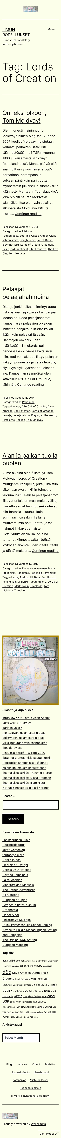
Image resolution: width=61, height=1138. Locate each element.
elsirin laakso (40, 984)
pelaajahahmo (21, 415)
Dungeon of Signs (14, 900)
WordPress (38, 1124)
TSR (26, 1011)
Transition (20, 590)
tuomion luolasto (36, 1012)
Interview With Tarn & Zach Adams (26, 718)
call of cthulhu (26, 966)
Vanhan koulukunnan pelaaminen (17, 1017)
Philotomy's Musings (16, 919)
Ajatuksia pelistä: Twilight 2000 (23, 752)
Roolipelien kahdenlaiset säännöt (25, 762)
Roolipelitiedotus (13, 844)
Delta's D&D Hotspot (16, 869)
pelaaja (6, 415)
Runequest (39, 1001)
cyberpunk (47, 966)
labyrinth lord (10, 244)
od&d (51, 996)
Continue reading (28, 214)
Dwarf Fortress (21, 979)
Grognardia (10, 910)
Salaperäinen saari (11, 1007)
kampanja (7, 996)
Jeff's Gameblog (13, 850)
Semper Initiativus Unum (19, 905)
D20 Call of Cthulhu (34, 406)
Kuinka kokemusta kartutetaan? (24, 768)
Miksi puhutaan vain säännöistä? (24, 743)
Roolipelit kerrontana (43, 572)
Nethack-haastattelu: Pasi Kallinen (25, 787)
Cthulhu (38, 965)
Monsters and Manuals (18, 885)
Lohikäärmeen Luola (16, 840)
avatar (16, 406)
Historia (27, 231)
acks (15, 235)
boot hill (25, 235)
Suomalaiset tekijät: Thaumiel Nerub (27, 772)
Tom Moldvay (17, 253)
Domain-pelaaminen (34, 568)
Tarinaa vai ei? (12, 727)
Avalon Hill (26, 577)
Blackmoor (53, 961)
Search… (8, 796)
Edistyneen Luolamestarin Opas (16, 985)
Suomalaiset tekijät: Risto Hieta (23, 782)
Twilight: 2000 (50, 1012)
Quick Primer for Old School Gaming (27, 925)
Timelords (8, 419)
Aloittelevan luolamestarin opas (23, 732)
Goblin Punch (11, 860)
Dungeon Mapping (15, 944)
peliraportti (26, 1002)
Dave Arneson (21, 972)
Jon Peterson (22, 410)
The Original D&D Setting (19, 940)
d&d (6, 972)
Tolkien (20, 419)
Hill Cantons (10, 894)
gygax (27, 990)
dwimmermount (39, 978)
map (25, 996)
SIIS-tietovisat (12, 747)
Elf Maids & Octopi (15, 865)
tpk (21, 1012)
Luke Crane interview (17, 722)
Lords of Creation (31, 244)
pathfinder (15, 1001)
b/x (33, 961)
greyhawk (17, 991)
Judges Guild (49, 990)
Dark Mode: (47, 1133)
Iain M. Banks (20, 581)
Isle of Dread (45, 240)
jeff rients (37, 991)
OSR (5, 1001)
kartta (18, 996)
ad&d (12, 960)
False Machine (12, 880)
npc (44, 996)
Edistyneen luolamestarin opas (23, 737)
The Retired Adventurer (18, 890)
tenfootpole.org (13, 855)
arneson (20, 960)
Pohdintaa (28, 402)
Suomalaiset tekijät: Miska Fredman (26, 777)
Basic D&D (41, 960)
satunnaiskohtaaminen (32, 1006)
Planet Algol (10, 915)
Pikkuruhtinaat (19, 249)
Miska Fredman (34, 996)
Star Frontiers (37, 249)
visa (36, 1017)
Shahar (48, 1006)
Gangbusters (27, 240)
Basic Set (40, 577)
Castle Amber (39, 235)
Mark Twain (21, 586)
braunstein (14, 966)
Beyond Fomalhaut (15, 875)
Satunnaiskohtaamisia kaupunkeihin (27, 757)
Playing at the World (43, 415)
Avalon (28, 961)
